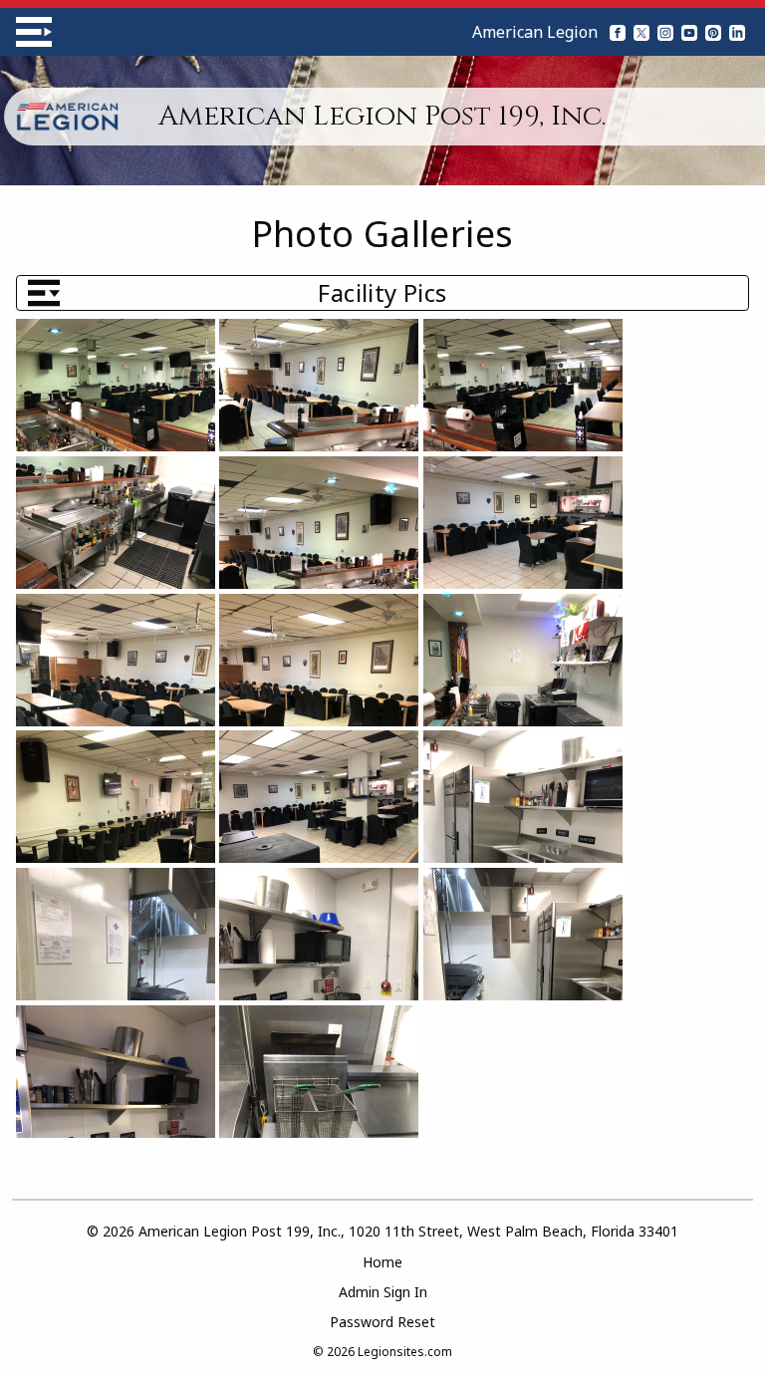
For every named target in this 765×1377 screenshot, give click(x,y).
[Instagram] (665, 32)
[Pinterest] (713, 32)
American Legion (535, 32)
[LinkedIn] (737, 32)
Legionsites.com (405, 1351)
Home (382, 1261)
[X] (641, 32)
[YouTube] (689, 32)
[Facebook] (618, 32)
